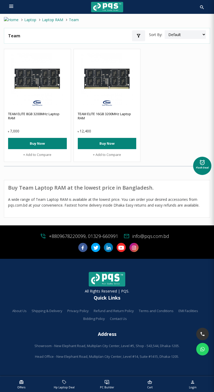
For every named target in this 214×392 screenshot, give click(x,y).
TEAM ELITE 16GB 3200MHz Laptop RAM (104, 116)
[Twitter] (95, 249)
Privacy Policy (78, 310)
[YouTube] (121, 249)
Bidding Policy (94, 318)
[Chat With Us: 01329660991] (202, 349)
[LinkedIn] (108, 249)
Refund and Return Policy (114, 310)
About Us (19, 310)
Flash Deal (202, 164)
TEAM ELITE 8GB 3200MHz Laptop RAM (34, 116)
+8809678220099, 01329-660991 (83, 236)
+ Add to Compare (37, 154)
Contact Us (118, 318)
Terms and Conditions (156, 310)
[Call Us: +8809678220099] (202, 334)
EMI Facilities (188, 310)
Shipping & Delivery (47, 310)
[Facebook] (83, 249)
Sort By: (155, 34)
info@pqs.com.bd (150, 236)
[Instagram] (134, 249)
